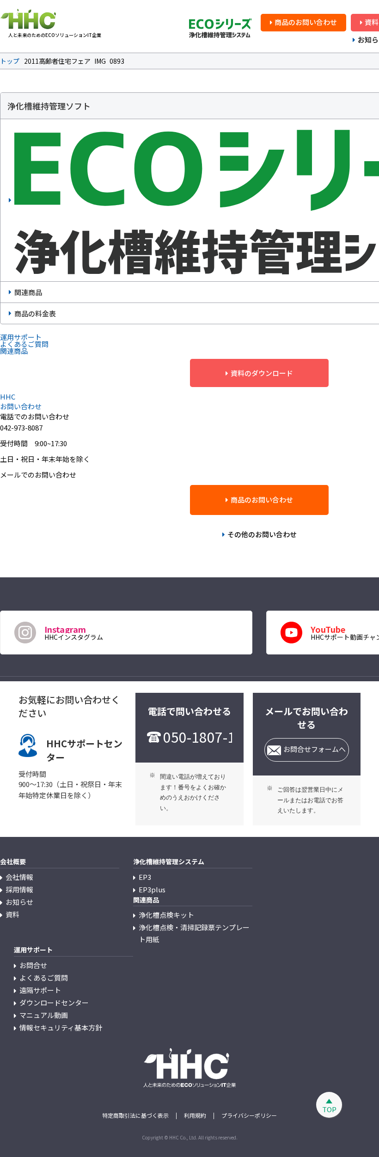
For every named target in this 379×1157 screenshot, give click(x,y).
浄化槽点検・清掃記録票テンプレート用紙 (194, 933)
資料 (12, 914)
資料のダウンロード (262, 373)
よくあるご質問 (43, 977)
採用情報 (19, 889)
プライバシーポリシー (249, 1115)
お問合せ (33, 965)
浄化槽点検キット (166, 915)
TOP (329, 1109)
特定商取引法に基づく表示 (135, 1115)
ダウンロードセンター (54, 1002)
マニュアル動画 (43, 1015)
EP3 (145, 877)
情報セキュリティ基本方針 (60, 1027)
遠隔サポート (40, 990)
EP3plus (152, 889)
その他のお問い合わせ (262, 534)
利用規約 (195, 1115)
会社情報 (19, 877)
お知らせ (19, 902)
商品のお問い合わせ (306, 22)
